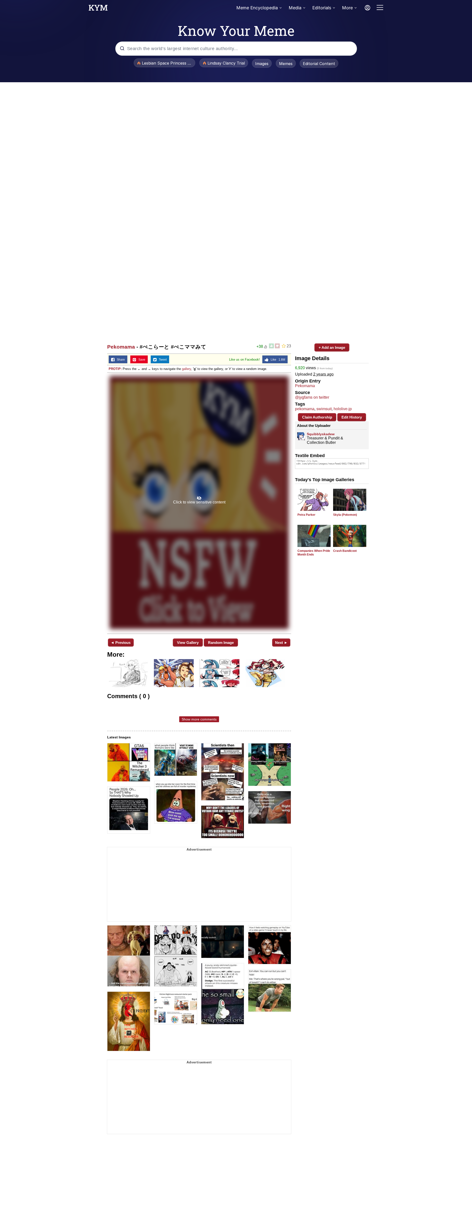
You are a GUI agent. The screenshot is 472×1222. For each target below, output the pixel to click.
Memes (286, 63)
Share (120, 359)
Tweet (162, 359)
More (347, 7)
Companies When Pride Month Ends (313, 552)
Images (261, 63)
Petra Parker (306, 514)
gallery (186, 369)
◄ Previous (121, 642)
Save (140, 359)
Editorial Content (319, 63)
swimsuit (324, 409)
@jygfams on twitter (312, 397)
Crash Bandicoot (345, 551)
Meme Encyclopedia (257, 7)
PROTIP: (115, 369)
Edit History (351, 417)
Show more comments (199, 719)
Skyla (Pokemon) (345, 514)
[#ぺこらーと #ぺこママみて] (199, 502)
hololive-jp (343, 409)
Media (295, 7)
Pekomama (121, 347)
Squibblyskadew (321, 434)
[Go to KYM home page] (98, 9)
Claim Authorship (317, 417)
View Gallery (188, 642)
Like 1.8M (276, 359)
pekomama (304, 409)
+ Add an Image (332, 347)
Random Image (221, 642)
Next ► (281, 642)
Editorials (321, 7)
